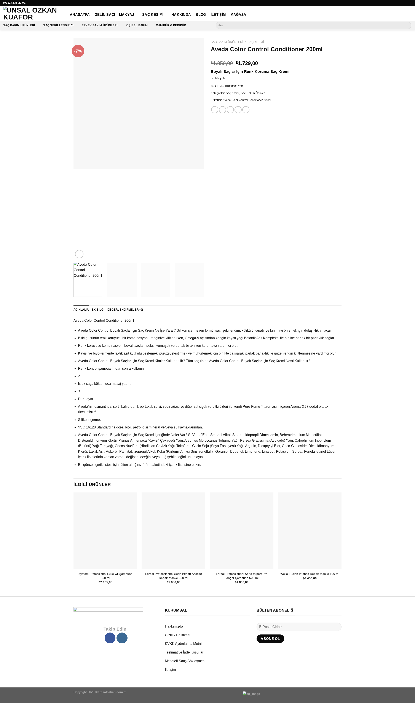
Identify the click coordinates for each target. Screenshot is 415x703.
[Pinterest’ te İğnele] (238, 109)
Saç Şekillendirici (58, 25)
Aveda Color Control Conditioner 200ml (247, 100)
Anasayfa (80, 14)
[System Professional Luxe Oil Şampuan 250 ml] (105, 530)
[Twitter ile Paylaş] (222, 109)
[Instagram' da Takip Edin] (409, 3)
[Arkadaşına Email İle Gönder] (230, 109)
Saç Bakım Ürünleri (19, 25)
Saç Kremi (255, 42)
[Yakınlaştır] (79, 254)
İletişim (218, 14)
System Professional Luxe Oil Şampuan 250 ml (105, 576)
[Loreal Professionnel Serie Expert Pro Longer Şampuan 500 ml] (241, 530)
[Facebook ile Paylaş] (214, 109)
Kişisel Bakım (137, 25)
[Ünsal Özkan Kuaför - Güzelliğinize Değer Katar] (33, 14)
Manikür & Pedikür (171, 25)
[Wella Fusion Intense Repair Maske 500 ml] (310, 530)
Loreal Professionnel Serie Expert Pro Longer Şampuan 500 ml (241, 576)
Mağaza (238, 14)
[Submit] (407, 25)
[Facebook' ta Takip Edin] (405, 3)
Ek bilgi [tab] (98, 309)
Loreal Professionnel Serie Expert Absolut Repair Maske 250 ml (173, 576)
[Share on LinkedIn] (245, 109)
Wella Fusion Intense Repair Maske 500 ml (309, 573)
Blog (201, 14)
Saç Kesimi (152, 14)
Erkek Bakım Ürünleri (100, 25)
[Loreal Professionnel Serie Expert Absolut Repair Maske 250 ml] (173, 530)
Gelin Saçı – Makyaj (114, 14)
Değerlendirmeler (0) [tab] (125, 309)
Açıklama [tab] (81, 309)
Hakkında (181, 14)
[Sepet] (409, 14)
